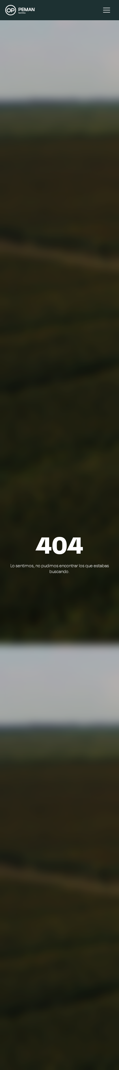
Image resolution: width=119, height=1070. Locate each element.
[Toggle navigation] (106, 10)
